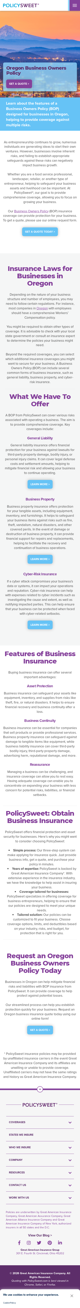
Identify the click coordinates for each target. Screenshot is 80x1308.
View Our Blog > (40, 1235)
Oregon (42, 308)
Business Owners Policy (31, 211)
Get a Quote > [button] (19, 84)
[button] (72, 1296)
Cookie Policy (9, 1302)
